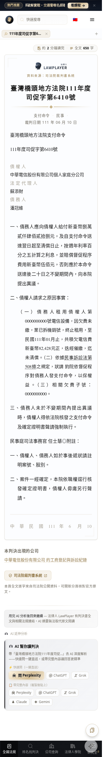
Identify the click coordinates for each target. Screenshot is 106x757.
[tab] (26, 34)
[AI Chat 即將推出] (91, 746)
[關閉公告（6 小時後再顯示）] (94, 5)
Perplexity (23, 692)
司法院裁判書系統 (28, 575)
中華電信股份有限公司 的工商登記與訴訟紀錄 (45, 559)
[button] (46, 33)
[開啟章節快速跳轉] (92, 730)
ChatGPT (60, 675)
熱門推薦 (13, 5)
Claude (21, 702)
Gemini (44, 702)
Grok (82, 675)
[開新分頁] (96, 34)
